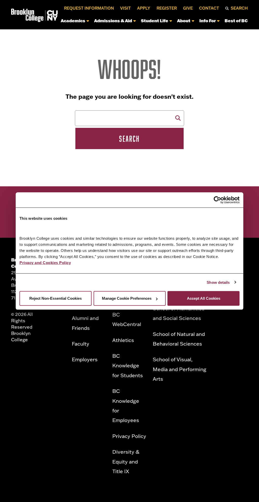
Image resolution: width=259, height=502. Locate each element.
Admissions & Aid (113, 20)
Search (239, 8)
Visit (125, 8)
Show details (218, 282)
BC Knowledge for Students (127, 365)
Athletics (123, 340)
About (183, 20)
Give (188, 8)
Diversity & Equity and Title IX (125, 461)
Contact (209, 8)
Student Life (154, 20)
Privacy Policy (129, 436)
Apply (143, 8)
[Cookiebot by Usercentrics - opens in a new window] (217, 200)
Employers (85, 359)
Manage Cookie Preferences (127, 298)
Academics (73, 20)
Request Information (89, 8)
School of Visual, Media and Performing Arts (179, 369)
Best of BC (236, 20)
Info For (207, 20)
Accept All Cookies (203, 298)
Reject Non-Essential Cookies (55, 298)
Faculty (80, 343)
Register (167, 8)
